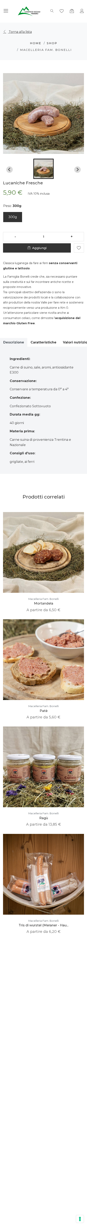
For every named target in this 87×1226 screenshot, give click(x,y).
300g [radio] (12, 217)
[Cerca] (52, 11)
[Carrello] (72, 11)
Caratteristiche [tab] (43, 342)
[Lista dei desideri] (62, 11)
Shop (52, 43)
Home (35, 43)
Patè (44, 711)
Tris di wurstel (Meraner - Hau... (43, 925)
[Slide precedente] (9, 169)
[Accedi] (82, 11)
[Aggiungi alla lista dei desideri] (79, 248)
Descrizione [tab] (13, 342)
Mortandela (43, 603)
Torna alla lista (20, 32)
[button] (43, 169)
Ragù (43, 818)
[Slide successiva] (77, 169)
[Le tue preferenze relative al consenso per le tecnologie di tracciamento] (80, 1219)
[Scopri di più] (37, 556)
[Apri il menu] (6, 11)
